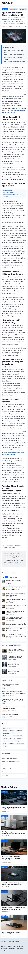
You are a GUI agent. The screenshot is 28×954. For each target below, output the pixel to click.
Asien (14, 738)
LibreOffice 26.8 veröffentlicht (10, 714)
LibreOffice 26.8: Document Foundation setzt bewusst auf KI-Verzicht (12, 194)
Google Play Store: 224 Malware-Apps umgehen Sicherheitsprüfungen (13, 808)
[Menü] (26, 2)
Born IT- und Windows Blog (9, 758)
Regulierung (5, 547)
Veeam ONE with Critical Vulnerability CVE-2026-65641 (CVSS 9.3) (14, 707)
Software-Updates (20, 743)
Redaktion (20, 946)
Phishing (5, 730)
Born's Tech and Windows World (10, 761)
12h (3, 577)
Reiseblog (4, 771)
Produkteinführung (17, 735)
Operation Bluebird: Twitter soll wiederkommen (10, 684)
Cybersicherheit (13, 9)
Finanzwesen (19, 730)
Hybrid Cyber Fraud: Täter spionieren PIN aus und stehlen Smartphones (13, 883)
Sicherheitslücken (7, 738)
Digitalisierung (23, 9)
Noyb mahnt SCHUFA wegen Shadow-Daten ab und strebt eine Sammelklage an (13, 692)
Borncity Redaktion (7, 26)
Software (21, 728)
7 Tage (10, 577)
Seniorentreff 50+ (6, 768)
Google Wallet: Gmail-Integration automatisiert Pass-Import (11, 933)
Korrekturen (20, 948)
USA (13, 733)
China (17, 733)
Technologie (12, 547)
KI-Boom (5, 746)
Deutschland (11, 743)
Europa (4, 743)
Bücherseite (5, 765)
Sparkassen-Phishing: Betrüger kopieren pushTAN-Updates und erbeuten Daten (11, 858)
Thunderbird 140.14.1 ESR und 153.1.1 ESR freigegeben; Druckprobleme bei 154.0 (13, 700)
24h (7, 577)
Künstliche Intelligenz (15, 741)
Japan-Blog (5, 775)
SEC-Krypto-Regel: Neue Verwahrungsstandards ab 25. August (13, 832)
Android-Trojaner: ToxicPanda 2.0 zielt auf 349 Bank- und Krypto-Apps (13, 908)
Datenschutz (11, 730)
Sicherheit (5, 9)
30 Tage (15, 577)
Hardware (15, 728)
